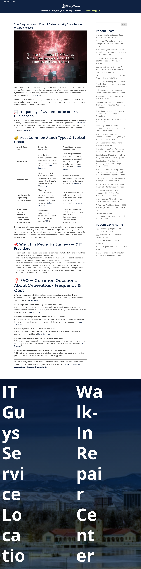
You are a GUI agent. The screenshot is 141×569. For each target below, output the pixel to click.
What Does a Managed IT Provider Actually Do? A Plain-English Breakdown (110, 113)
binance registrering (104, 247)
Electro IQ (43, 186)
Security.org (28, 130)
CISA (47, 221)
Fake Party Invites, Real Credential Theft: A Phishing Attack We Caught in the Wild (110, 105)
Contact (78, 11)
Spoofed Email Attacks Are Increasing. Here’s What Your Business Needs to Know (108, 193)
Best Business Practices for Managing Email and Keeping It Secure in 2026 (109, 163)
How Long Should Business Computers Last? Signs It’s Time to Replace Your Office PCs (110, 128)
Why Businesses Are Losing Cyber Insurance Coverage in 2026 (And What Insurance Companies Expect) (110, 172)
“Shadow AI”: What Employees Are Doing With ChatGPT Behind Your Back (110, 43)
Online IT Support (93, 11)
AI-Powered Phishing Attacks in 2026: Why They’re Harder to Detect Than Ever (111, 207)
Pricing (69, 11)
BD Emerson (77, 183)
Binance (99, 241)
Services (44, 11)
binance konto (102, 253)
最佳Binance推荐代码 (104, 228)
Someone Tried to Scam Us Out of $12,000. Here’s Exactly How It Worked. (110, 61)
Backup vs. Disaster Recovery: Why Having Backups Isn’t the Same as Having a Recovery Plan (110, 69)
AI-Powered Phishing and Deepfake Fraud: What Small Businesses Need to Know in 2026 (110, 84)
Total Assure (35, 95)
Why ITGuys (57, 11)
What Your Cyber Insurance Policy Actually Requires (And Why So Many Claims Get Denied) (111, 52)
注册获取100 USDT (103, 235)
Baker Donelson (44, 334)
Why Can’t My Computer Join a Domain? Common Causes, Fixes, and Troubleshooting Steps (111, 136)
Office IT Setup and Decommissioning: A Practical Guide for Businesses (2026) (111, 216)
